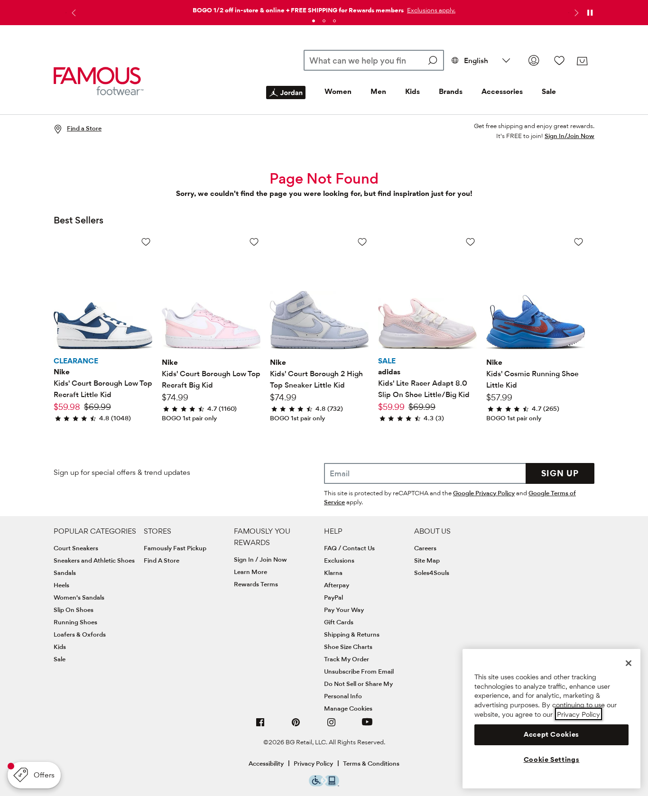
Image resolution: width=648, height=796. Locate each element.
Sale (549, 91)
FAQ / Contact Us (349, 548)
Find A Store (161, 560)
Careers (425, 548)
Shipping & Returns (352, 634)
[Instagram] (331, 726)
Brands (451, 91)
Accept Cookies (551, 734)
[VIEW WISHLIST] (559, 60)
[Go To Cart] (581, 61)
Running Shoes (75, 622)
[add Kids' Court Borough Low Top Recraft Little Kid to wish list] (145, 241)
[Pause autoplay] (589, 12)
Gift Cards (338, 622)
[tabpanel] (324, 8)
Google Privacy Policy (484, 493)
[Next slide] (575, 12)
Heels (61, 585)
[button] (430, 10)
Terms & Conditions (371, 763)
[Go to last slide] (72, 12)
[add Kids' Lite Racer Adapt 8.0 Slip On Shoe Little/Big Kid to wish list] (470, 241)
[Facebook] (260, 726)
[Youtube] (367, 726)
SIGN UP (560, 473)
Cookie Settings (552, 759)
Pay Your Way (344, 609)
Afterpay (336, 585)
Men (378, 91)
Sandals (65, 572)
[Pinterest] (296, 726)
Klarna (333, 572)
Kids (412, 91)
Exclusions (339, 560)
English (476, 60)
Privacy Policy (313, 763)
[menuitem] (286, 100)
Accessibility (266, 763)
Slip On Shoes (73, 609)
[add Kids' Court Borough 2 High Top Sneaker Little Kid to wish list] (362, 241)
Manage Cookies (348, 708)
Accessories (502, 91)
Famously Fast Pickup (175, 548)
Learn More (250, 571)
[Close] (628, 663)
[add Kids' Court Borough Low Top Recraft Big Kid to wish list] (254, 241)
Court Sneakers (76, 548)
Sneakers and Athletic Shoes (94, 560)
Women (338, 91)
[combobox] (374, 60)
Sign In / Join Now (260, 559)
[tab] (313, 20)
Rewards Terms (256, 584)
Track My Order (346, 659)
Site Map (427, 560)
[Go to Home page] (99, 81)
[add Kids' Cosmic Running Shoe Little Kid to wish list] (578, 241)
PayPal (333, 597)
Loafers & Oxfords (80, 634)
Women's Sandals (79, 597)
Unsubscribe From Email (359, 671)
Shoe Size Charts (348, 646)
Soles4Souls (431, 572)
